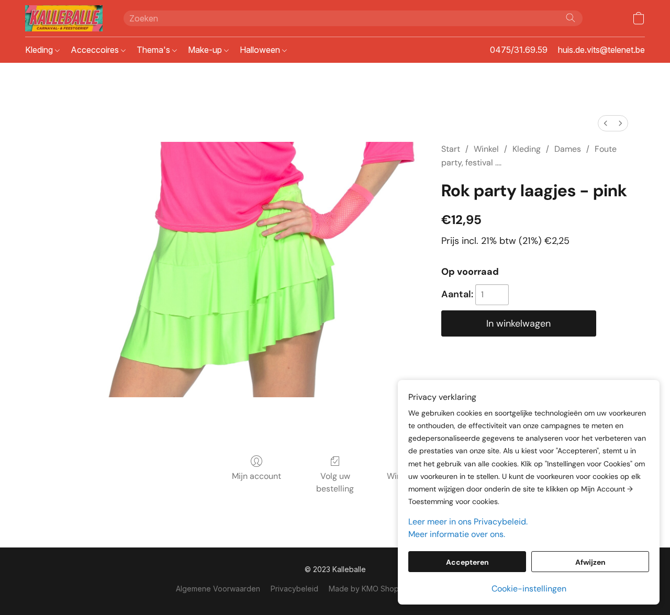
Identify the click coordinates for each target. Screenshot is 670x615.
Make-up (206, 49)
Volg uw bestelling (335, 482)
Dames (567, 148)
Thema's (154, 49)
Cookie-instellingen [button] (529, 588)
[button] (64, 18)
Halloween (261, 49)
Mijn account (256, 476)
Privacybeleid (294, 588)
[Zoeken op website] (570, 17)
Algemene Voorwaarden (218, 588)
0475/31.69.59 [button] (519, 49)
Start (450, 148)
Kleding (40, 49)
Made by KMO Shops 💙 (371, 588)
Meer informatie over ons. (456, 534)
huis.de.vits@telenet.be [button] (601, 49)
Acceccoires (96, 49)
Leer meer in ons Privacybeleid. (468, 521)
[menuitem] (605, 123)
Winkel (486, 148)
